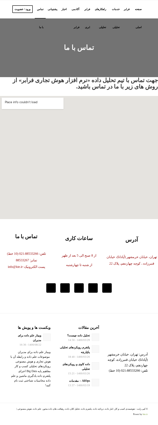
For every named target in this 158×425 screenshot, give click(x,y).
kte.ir (145, 414)
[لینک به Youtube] (13, 420)
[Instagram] (93, 288)
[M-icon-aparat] (51, 288)
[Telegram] (79, 288)
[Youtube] (65, 288)
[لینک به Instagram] (26, 420)
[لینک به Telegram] (19, 420)
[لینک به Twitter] (32, 420)
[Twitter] (107, 288)
